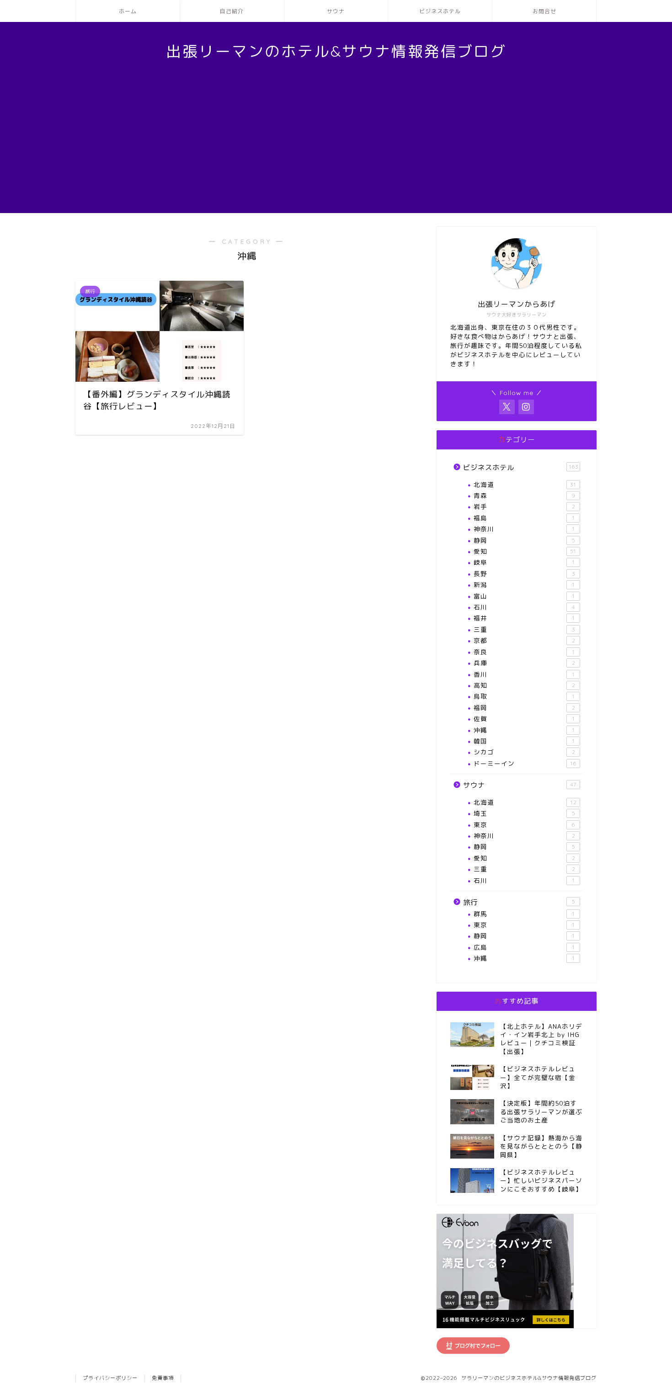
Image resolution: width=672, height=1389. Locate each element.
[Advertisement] (336, 149)
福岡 (524, 707)
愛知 (525, 551)
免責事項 (163, 1378)
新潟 (524, 584)
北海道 (525, 484)
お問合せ (544, 11)
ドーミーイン (525, 763)
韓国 (524, 741)
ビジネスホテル (440, 11)
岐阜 (524, 562)
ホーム (128, 11)
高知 (524, 685)
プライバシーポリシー (110, 1378)
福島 (524, 517)
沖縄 (524, 730)
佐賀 (524, 718)
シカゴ (524, 752)
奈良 (524, 651)
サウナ (336, 11)
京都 (524, 640)
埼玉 (524, 813)
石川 (524, 607)
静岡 (524, 540)
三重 (524, 629)
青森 (524, 495)
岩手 (524, 506)
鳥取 (524, 696)
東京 (524, 824)
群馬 (524, 913)
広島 (524, 947)
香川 (524, 674)
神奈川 (524, 528)
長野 (524, 573)
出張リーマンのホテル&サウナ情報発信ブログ (336, 51)
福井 (524, 618)
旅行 (519, 902)
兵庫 (524, 662)
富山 (524, 596)
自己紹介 (232, 11)
